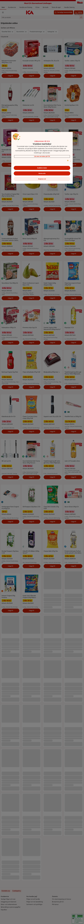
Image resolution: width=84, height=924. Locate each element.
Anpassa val (42, 179)
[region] (42, 158)
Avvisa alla (42, 173)
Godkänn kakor (42, 168)
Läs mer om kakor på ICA (42, 156)
